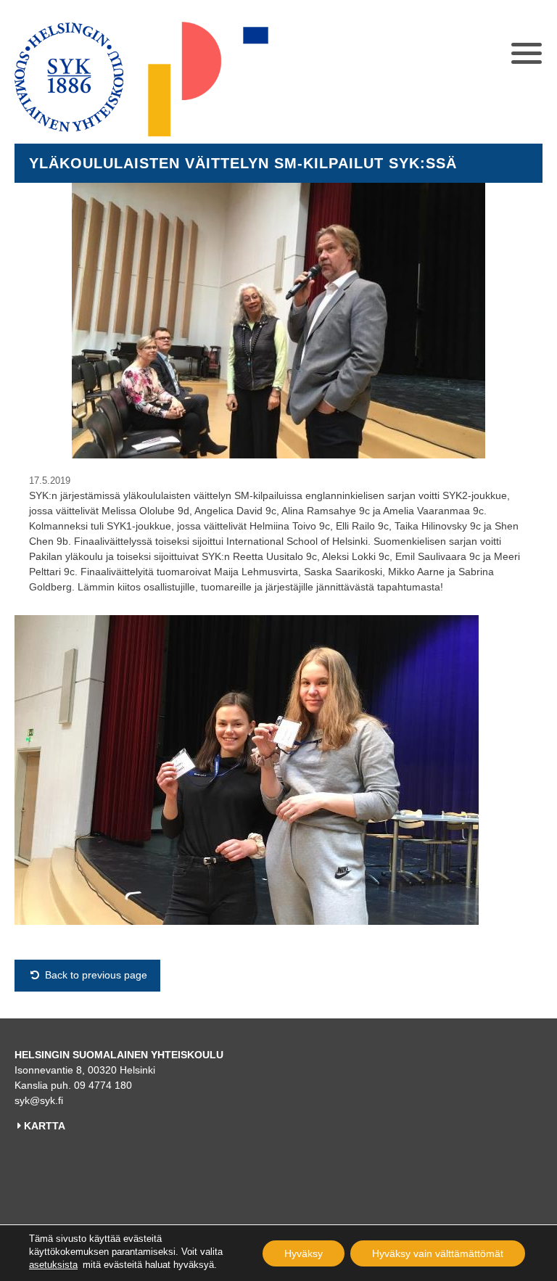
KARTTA (44, 1126)
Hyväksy (303, 1253)
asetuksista (53, 1264)
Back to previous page (94, 975)
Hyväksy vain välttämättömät (437, 1253)
